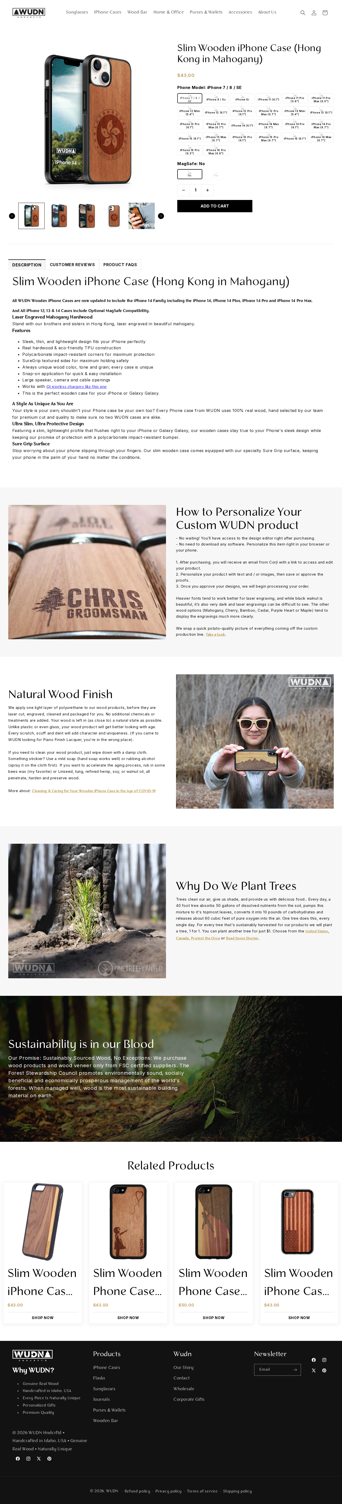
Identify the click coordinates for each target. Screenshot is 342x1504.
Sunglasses (104, 1389)
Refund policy (137, 1491)
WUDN (112, 1491)
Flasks (99, 1378)
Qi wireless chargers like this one (77, 387)
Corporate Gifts (189, 1400)
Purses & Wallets (109, 1410)
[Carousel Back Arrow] (12, 216)
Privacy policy (168, 1491)
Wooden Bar (105, 1421)
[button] (302, 12)
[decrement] (184, 190)
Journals (101, 1400)
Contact (182, 1378)
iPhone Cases (106, 1368)
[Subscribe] (295, 1370)
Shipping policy (237, 1491)
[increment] (208, 190)
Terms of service (202, 1491)
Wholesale (184, 1389)
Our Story (184, 1368)
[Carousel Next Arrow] (161, 216)
